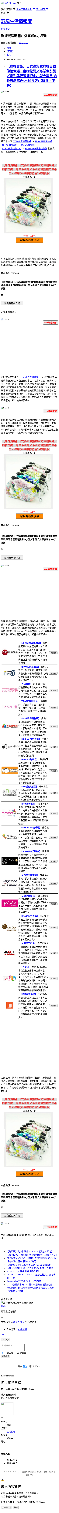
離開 (16, 1508)
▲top (3, 1334)
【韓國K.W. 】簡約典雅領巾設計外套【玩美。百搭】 (32, 1255)
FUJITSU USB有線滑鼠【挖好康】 (23, 1271)
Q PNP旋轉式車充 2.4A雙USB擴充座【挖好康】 (30, 1284)
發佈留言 (5, 1356)
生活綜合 (23, 42)
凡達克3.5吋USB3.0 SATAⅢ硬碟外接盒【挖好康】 (31, 1268)
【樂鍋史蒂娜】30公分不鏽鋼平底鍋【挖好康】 (30, 1265)
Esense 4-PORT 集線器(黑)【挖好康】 (24, 1281)
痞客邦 (16, 1322)
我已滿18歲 (6, 1508)
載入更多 (5, 1340)
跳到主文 (5, 29)
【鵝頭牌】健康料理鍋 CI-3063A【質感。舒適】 (30, 1251)
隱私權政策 (48, 1472)
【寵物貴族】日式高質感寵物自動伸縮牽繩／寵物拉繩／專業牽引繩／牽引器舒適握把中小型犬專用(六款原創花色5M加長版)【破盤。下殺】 (32, 76)
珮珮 (3, 1306)
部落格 (10, 51)
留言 (22, 1322)
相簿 (9, 48)
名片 (9, 55)
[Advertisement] (29, 348)
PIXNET (13, 1472)
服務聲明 (29, 1475)
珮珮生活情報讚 (16, 21)
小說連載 (22, 1329)
